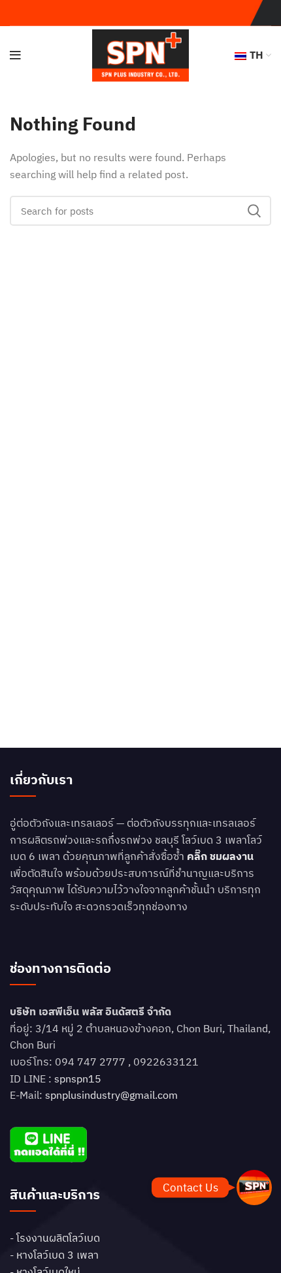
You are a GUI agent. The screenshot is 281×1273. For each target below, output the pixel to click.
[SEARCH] (253, 211)
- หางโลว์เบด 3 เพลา (54, 1254)
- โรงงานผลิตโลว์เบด (55, 1237)
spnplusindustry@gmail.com (111, 1094)
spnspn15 (77, 1078)
